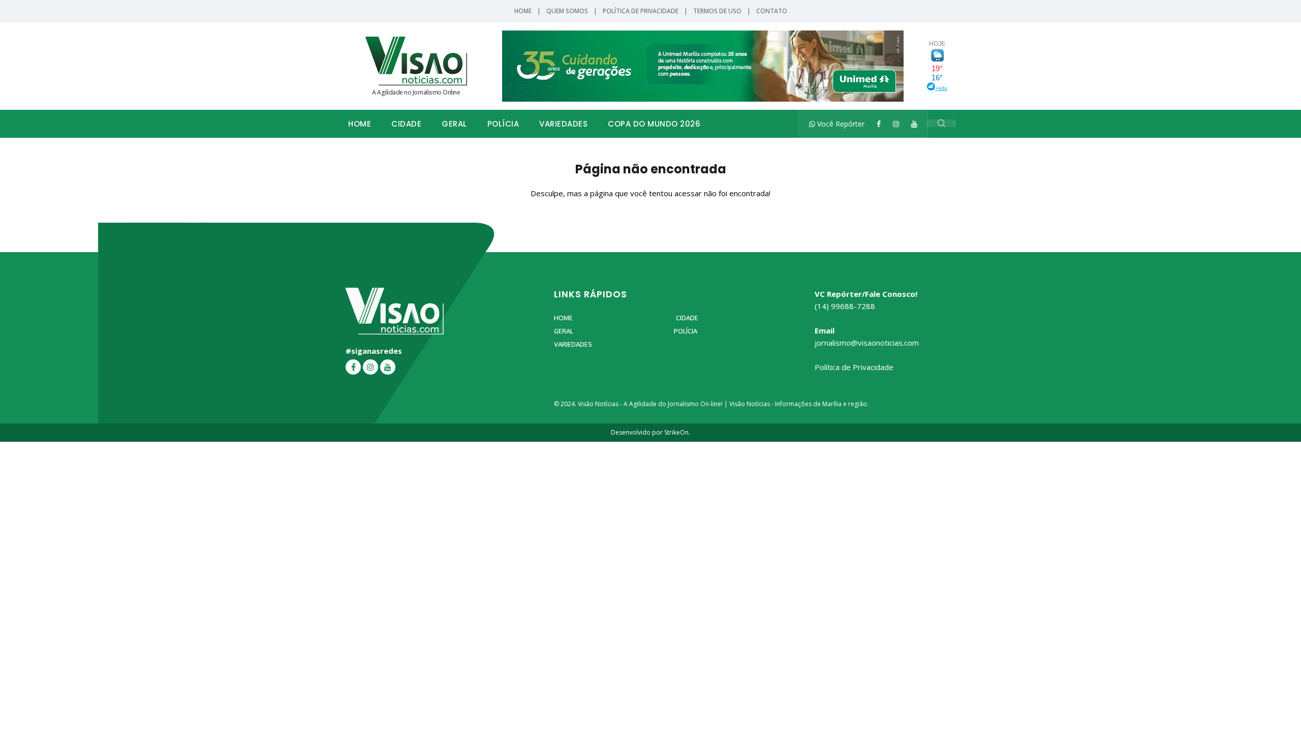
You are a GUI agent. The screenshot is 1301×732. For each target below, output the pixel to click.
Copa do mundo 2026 (654, 123)
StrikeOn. (677, 432)
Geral (454, 123)
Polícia (503, 123)
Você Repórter (839, 124)
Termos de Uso (717, 11)
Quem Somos (567, 11)
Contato (771, 11)
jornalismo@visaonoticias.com (867, 343)
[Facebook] (879, 124)
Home (523, 11)
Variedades (563, 123)
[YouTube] (914, 124)
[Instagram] (896, 124)
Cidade (406, 123)
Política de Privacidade (640, 11)
